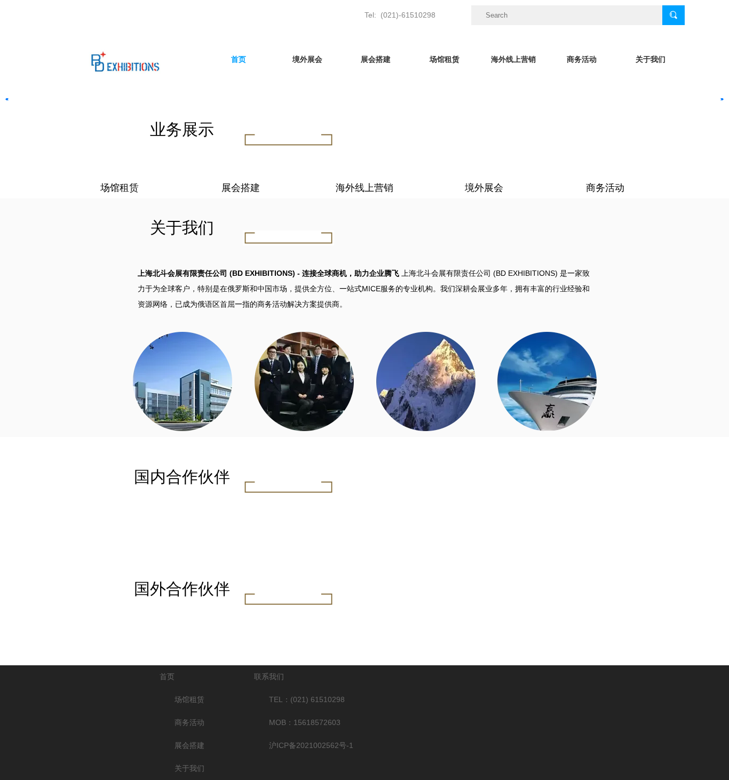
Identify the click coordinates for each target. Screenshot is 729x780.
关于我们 (650, 59)
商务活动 (582, 59)
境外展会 (307, 59)
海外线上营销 (513, 59)
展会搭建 (376, 59)
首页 (238, 59)
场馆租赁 (444, 59)
